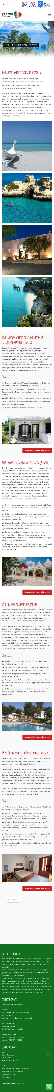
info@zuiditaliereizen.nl (15, 1004)
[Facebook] (4, 4)
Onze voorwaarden (9, 1084)
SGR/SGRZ (21, 1084)
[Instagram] (7, 4)
